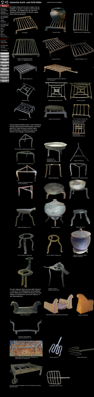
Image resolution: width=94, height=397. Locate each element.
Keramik (2, 26)
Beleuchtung (3, 36)
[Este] (4, 76)
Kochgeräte (3, 44)
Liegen (2, 20)
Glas (1, 28)
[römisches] (4, 7)
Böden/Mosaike (4, 14)
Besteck (2, 34)
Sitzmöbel (3, 21)
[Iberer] (4, 67)
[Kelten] (4, 60)
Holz (1, 33)
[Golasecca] (4, 73)
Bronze (2, 29)
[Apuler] (4, 82)
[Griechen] (4, 54)
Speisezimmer (4, 10)
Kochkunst (3, 41)
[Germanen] (4, 63)
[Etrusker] (4, 57)
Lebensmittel (3, 42)
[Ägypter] (4, 70)
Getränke (2, 47)
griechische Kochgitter (54, 2)
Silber (2, 31)
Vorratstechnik (4, 45)
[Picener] (4, 79)
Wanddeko (3, 12)
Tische (2, 18)
